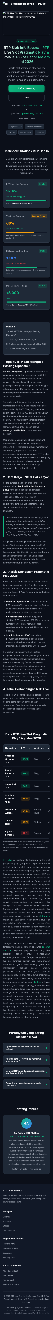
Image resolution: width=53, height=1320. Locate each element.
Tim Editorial (8, 1280)
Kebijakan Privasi (10, 1248)
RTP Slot (7, 860)
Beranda (6, 1217)
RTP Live (7, 1221)
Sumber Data (8, 1275)
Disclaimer (7, 1253)
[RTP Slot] (26, 4)
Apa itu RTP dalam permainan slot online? (22, 1048)
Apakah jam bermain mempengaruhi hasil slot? (23, 1084)
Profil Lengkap (35, 1169)
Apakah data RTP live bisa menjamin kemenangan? (23, 1060)
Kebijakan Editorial (11, 1284)
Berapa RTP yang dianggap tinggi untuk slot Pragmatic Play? (25, 1072)
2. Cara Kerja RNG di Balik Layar (21, 339)
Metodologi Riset (10, 1271)
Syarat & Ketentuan (24, 1308)
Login (26, 97)
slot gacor (44, 916)
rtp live (37, 982)
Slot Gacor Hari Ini (10, 1230)
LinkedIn (23, 1169)
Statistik (6, 1226)
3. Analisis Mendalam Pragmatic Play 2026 (26, 344)
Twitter (15, 1169)
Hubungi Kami (9, 1257)
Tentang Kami (9, 1244)
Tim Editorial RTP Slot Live (31, 105)
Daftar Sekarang (26, 88)
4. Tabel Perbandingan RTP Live (21, 348)
